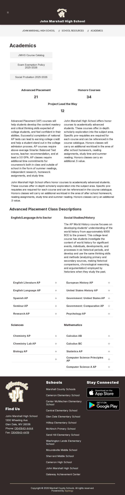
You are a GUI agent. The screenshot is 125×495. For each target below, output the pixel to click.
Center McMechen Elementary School (64, 403)
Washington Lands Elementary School (63, 442)
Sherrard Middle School (60, 456)
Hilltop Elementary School (61, 422)
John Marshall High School (38, 30)
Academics (97, 30)
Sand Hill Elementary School (62, 434)
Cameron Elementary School (63, 395)
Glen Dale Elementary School (63, 416)
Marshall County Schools (60, 389)
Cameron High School (59, 462)
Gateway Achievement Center (63, 474)
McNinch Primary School (60, 428)
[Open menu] (8, 12)
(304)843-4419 (20, 432)
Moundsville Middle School (61, 450)
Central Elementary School (61, 410)
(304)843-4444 (23, 428)
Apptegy (69, 490)
